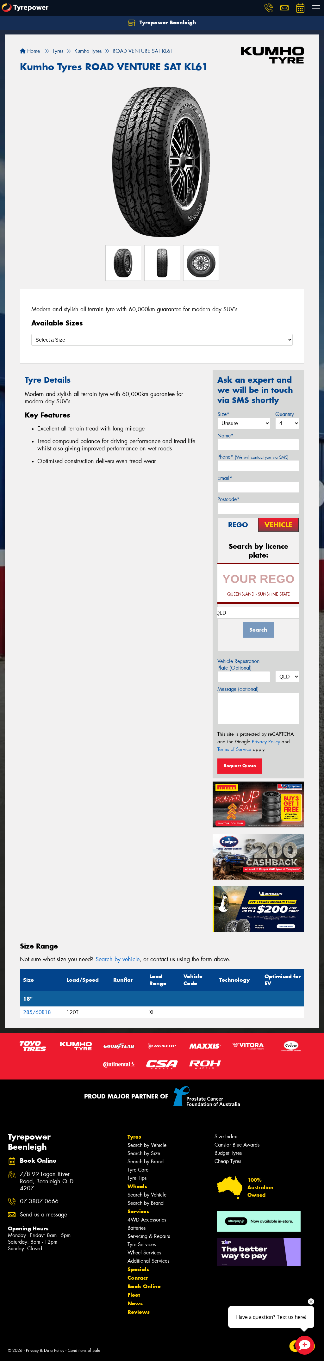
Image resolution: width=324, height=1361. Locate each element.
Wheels (137, 1186)
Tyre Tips (137, 1178)
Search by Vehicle (147, 1145)
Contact (138, 1277)
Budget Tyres (228, 1153)
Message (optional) (238, 689)
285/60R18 (37, 1012)
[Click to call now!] (268, 8)
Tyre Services (142, 1244)
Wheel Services (144, 1252)
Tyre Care (138, 1169)
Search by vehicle (118, 959)
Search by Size (144, 1153)
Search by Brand (146, 1161)
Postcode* (228, 499)
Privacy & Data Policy (45, 1350)
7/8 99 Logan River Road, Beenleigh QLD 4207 (46, 1181)
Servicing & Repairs (149, 1236)
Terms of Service (234, 749)
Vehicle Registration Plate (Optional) (238, 664)
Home (33, 51)
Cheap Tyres (228, 1161)
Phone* (253, 457)
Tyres (134, 1136)
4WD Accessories (147, 1219)
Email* (224, 478)
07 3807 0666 (39, 1201)
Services (138, 1211)
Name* (225, 435)
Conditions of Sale (84, 1350)
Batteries (137, 1228)
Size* (223, 414)
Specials (138, 1269)
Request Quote (240, 766)
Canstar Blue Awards (237, 1144)
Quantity (284, 414)
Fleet (134, 1294)
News (135, 1303)
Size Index (226, 1136)
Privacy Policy (266, 742)
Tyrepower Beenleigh (167, 22)
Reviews (139, 1311)
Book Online (144, 1286)
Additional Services (148, 1261)
